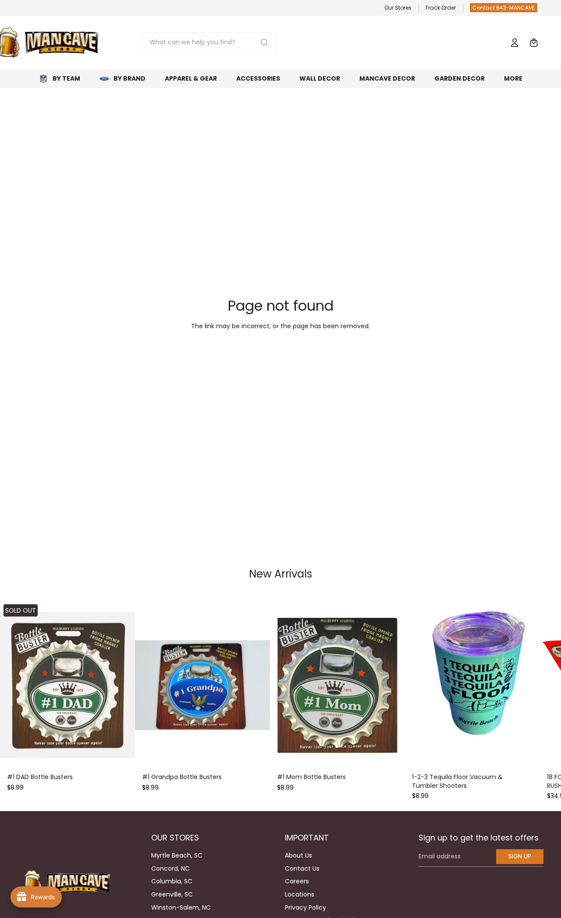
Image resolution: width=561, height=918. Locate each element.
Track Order (440, 7)
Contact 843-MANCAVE (503, 7)
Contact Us (302, 868)
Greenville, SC (172, 894)
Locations (299, 894)
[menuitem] (513, 79)
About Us (298, 855)
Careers (297, 881)
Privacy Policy (305, 907)
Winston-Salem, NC (181, 907)
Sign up (519, 856)
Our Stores (398, 7)
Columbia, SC (171, 881)
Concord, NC (170, 868)
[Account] (514, 42)
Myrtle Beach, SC (176, 855)
